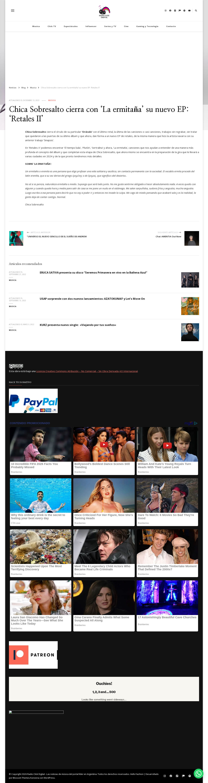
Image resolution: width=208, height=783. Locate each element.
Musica (36, 26)
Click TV (52, 26)
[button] (198, 773)
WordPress (49, 777)
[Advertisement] (104, 57)
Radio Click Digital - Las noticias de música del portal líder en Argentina (62, 774)
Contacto (171, 26)
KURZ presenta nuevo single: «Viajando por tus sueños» (78, 325)
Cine (126, 26)
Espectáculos (71, 26)
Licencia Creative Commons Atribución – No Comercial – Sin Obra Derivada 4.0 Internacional (87, 371)
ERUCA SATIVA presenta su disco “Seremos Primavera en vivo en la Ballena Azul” (93, 272)
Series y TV (110, 26)
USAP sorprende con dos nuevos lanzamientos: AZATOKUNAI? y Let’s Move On (92, 299)
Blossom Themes (21, 777)
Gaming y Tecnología (147, 26)
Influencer (91, 26)
